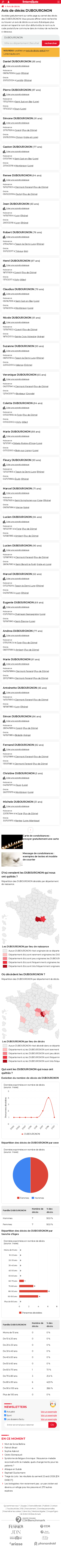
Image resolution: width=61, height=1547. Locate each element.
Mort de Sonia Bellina (15, 1444)
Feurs (17, 109)
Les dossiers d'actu (15, 1419)
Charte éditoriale (34, 1506)
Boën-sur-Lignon (23, 450)
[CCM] (45, 1526)
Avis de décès (13, 6)
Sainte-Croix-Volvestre (25, 336)
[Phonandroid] (45, 1543)
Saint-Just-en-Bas (23, 101)
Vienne (19, 507)
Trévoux (19, 251)
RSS (22, 1509)
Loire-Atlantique (31, 820)
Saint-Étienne (22, 621)
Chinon (19, 137)
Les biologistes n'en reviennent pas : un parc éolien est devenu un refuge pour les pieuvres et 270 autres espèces (31, 1487)
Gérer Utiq (26, 1511)
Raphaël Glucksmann (15, 1473)
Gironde (30, 393)
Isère (26, 507)
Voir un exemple (49, 1411)
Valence (20, 365)
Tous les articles (13, 1509)
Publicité (46, 1506)
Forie (19, 415)
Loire (35, 101)
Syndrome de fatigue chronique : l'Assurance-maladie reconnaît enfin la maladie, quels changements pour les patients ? (31, 1462)
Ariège (41, 336)
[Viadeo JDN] (45, 1538)
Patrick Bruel (11, 1447)
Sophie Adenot (12, 1451)
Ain (26, 251)
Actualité (10, 1411)
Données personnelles (45, 1509)
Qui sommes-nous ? (12, 1506)
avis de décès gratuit (36, 50)
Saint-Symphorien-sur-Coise (29, 500)
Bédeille (19, 735)
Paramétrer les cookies (12, 1511)
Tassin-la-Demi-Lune (25, 244)
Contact (54, 1506)
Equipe (24, 1506)
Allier (23, 279)
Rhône (25, 73)
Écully (17, 479)
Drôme (28, 365)
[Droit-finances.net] (45, 1532)
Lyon (18, 73)
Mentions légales (38, 1511)
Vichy (17, 279)
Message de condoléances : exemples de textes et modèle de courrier (40, 856)
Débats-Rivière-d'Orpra (24, 443)
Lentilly (19, 80)
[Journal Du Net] (15, 1532)
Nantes (18, 820)
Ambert (19, 536)
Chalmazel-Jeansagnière (27, 614)
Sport (9, 1415)
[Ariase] (15, 1543)
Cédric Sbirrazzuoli (13, 1454)
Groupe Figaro (52, 1511)
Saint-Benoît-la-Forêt (26, 564)
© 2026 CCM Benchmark (31, 1514)
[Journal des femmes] (15, 1526)
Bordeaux (20, 393)
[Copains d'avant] (15, 1538)
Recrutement (30, 1509)
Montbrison (21, 165)
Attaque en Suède (13, 1469)
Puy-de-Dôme (30, 130)
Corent (18, 130)
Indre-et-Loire (31, 137)
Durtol (19, 194)
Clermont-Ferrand (24, 187)
